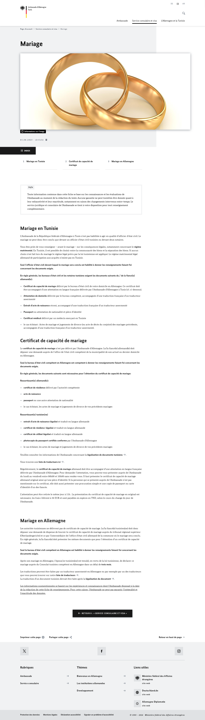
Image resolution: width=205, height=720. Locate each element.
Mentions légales (50, 715)
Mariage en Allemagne (123, 161)
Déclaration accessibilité (71, 715)
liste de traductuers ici (50, 461)
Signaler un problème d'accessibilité (99, 715)
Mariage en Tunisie (35, 161)
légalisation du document (98, 578)
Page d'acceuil (26, 29)
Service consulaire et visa (144, 21)
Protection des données (30, 715)
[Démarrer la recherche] (183, 12)
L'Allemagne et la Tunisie (173, 20)
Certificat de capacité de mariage (81, 163)
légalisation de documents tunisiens (105, 454)
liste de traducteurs (65, 575)
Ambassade (122, 20)
